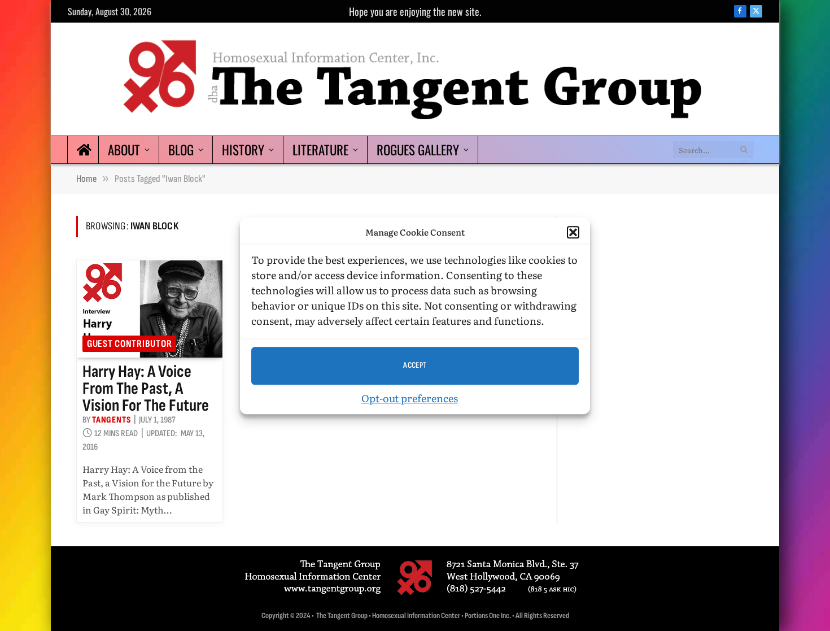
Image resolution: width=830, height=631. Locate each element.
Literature (320, 149)
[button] (573, 232)
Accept (415, 365)
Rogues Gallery (418, 149)
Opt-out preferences (409, 397)
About (124, 149)
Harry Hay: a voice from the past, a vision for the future (145, 388)
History (243, 149)
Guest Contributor (129, 344)
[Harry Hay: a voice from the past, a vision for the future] (149, 309)
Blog (181, 149)
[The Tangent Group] (415, 79)
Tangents (111, 420)
